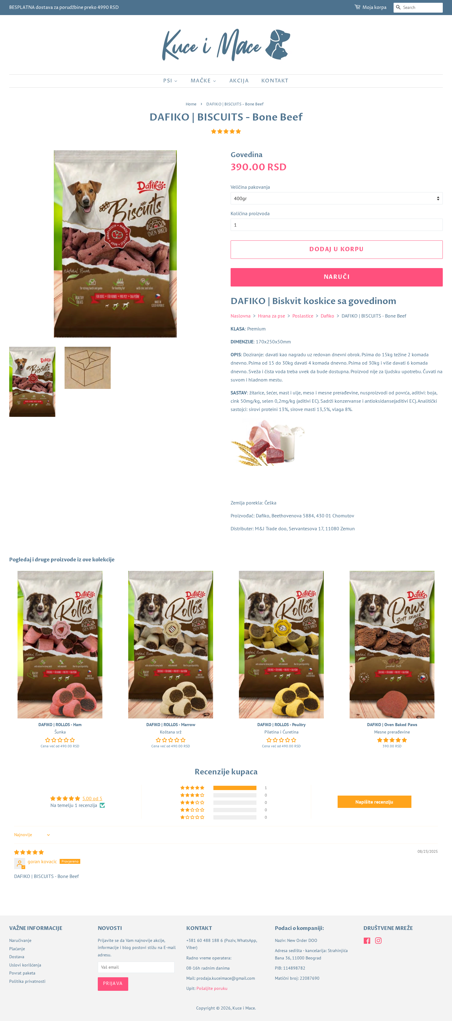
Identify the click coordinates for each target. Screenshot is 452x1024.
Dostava (16, 956)
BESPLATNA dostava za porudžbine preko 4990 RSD (64, 7)
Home (191, 104)
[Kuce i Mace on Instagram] (378, 942)
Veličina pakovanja (250, 187)
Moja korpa (375, 7)
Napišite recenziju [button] (374, 802)
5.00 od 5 (92, 798)
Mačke (202, 80)
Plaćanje (17, 948)
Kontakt (275, 80)
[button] (226, 131)
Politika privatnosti (27, 981)
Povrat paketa (22, 973)
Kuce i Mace (243, 1008)
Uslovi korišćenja (25, 965)
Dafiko (327, 316)
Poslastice (302, 316)
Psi (168, 80)
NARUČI (337, 277)
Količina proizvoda (250, 213)
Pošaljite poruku (212, 988)
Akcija (239, 80)
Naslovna (241, 316)
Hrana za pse (271, 316)
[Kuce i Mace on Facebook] (367, 942)
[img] (29, 852)
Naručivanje (20, 940)
